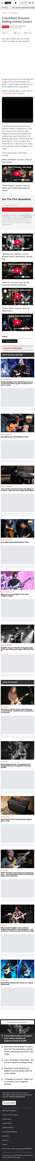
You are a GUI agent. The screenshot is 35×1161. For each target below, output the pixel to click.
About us (5, 1140)
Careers (4, 1144)
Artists (4, 13)
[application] (17, 107)
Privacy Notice (27, 217)
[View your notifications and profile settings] (16, 3)
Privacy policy (6, 1119)
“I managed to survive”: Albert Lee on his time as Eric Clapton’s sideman (18, 1081)
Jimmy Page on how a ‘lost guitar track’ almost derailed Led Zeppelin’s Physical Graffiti (18, 1038)
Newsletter (29, 33)
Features (5, 27)
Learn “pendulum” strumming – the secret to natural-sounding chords (19, 1061)
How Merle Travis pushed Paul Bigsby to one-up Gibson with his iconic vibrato (18, 1070)
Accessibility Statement (9, 1132)
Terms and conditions (9, 1111)
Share (6, 33)
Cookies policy (6, 1123)
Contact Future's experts (10, 1115)
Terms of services (25, 215)
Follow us (18, 33)
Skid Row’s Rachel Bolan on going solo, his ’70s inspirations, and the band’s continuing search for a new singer (18, 1050)
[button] (2, 3)
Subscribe (24, 3)
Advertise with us (8, 1127)
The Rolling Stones (9, 93)
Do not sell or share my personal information (17, 1148)
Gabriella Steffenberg (19, 26)
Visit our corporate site (17, 1097)
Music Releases (13, 13)
